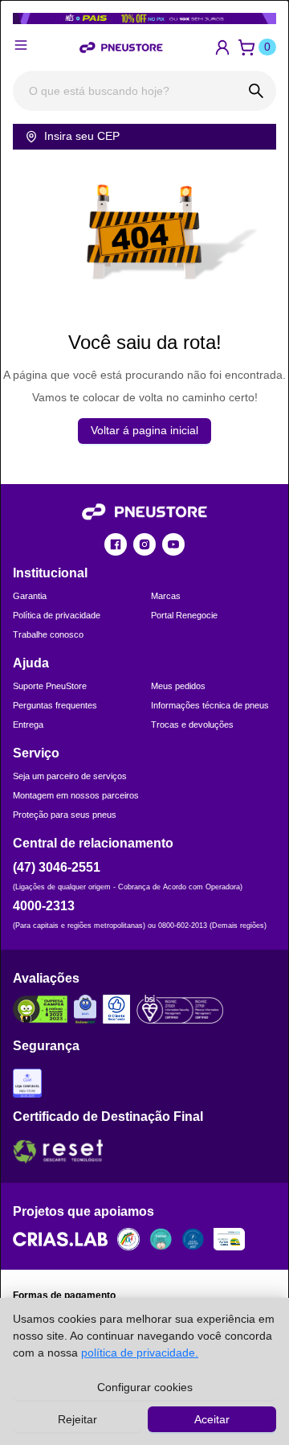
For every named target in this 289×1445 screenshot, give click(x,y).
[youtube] (173, 544)
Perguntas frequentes (55, 705)
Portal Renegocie (184, 615)
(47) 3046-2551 (56, 867)
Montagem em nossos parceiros (76, 795)
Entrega (28, 724)
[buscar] (256, 91)
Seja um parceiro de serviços (70, 776)
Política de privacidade (56, 615)
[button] (222, 47)
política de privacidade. (139, 1352)
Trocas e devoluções (192, 724)
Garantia (30, 596)
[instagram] (144, 544)
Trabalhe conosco (48, 634)
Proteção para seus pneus (64, 814)
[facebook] (115, 544)
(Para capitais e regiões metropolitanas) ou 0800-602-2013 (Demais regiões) (140, 926)
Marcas (166, 596)
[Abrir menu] (21, 45)
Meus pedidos (178, 686)
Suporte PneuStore (50, 686)
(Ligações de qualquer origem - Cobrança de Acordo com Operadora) (127, 887)
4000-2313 (44, 906)
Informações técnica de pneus (210, 705)
